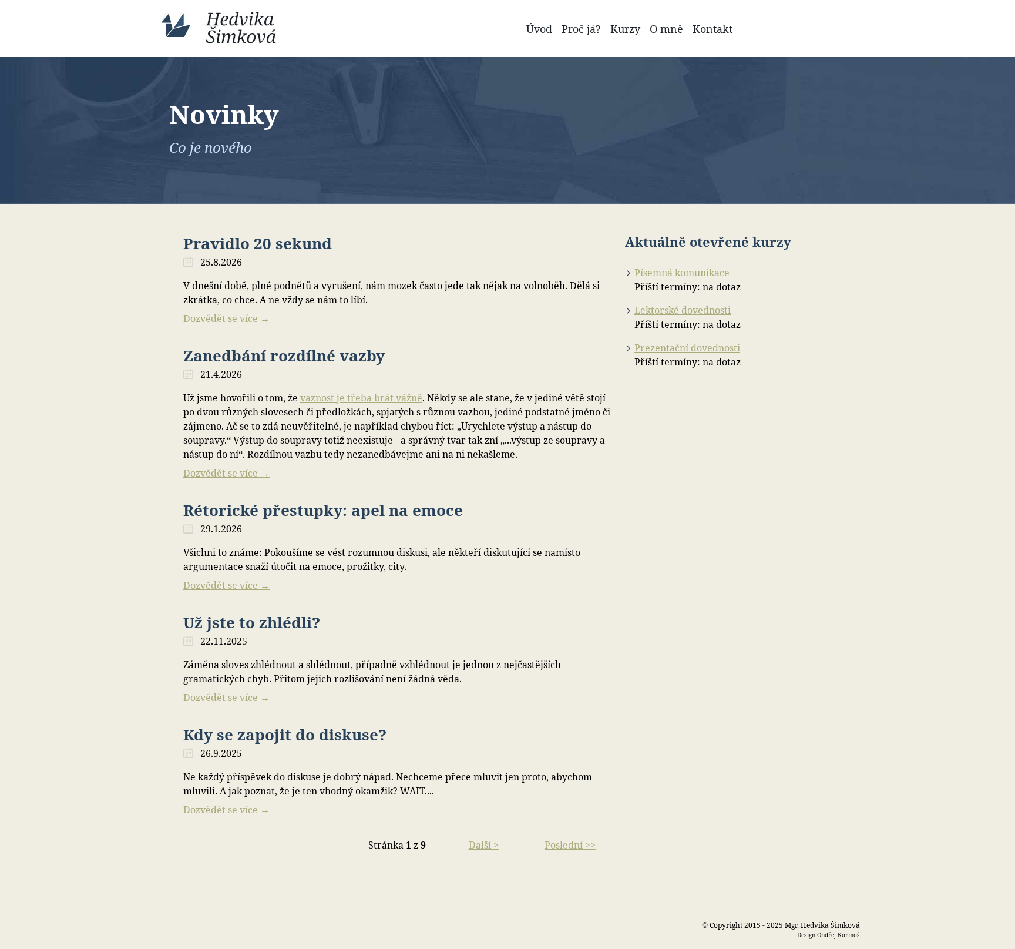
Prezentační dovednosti (687, 347)
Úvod (539, 29)
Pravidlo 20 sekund (257, 243)
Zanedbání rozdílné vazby (284, 355)
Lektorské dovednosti (682, 310)
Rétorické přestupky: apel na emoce (323, 510)
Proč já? (581, 29)
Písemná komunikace (682, 272)
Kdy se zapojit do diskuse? (284, 734)
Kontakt (712, 29)
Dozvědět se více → (226, 318)
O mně (666, 29)
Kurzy (625, 29)
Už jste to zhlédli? (251, 622)
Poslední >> (570, 845)
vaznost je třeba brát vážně (361, 397)
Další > (484, 845)
